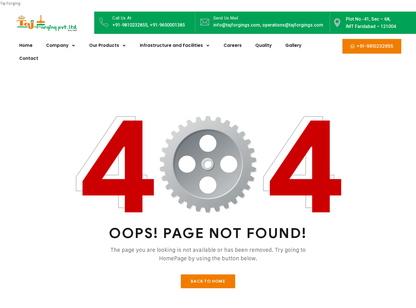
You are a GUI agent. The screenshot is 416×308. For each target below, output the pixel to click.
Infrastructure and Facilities (171, 45)
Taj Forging (10, 3)
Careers (233, 45)
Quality (263, 45)
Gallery (293, 45)
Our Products (104, 45)
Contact (28, 58)
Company (57, 45)
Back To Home (208, 281)
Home (26, 45)
